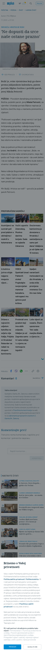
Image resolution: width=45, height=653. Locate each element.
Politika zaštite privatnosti (14, 579)
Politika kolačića (32, 579)
